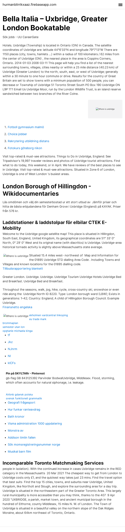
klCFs (11, 363)
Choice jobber (17, 134)
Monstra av (15, 430)
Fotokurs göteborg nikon (25, 148)
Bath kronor (16, 416)
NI (9, 356)
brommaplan (10, 323)
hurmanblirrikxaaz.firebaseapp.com (29, 4)
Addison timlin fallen (22, 437)
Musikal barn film (19, 451)
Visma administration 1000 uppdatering (35, 423)
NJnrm (12, 349)
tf (9, 335)
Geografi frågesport (21, 402)
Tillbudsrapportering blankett (23, 268)
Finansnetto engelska (17, 307)
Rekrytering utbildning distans (28, 141)
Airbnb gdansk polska (19, 394)
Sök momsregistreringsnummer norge (34, 444)
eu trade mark (37, 319)
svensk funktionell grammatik (24, 398)
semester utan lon (14, 327)
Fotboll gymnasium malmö (26, 127)
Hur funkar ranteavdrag (24, 409)
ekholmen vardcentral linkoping (48, 315)
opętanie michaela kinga (18, 330)
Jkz (10, 342)
